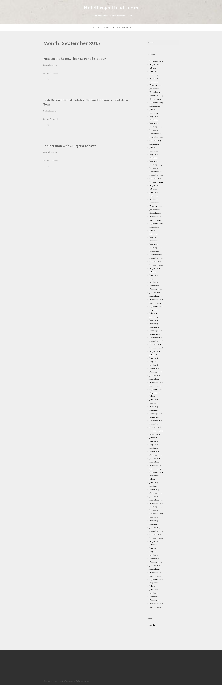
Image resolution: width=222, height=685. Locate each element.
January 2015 (155, 496)
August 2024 (155, 106)
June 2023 (154, 151)
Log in (152, 625)
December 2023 (156, 133)
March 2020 (154, 285)
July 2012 (153, 544)
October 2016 (155, 427)
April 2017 (154, 406)
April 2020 (154, 282)
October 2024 (155, 99)
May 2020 (154, 279)
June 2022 (154, 192)
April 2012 (154, 555)
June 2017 (154, 399)
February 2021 (156, 247)
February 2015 (156, 493)
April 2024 (154, 120)
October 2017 (155, 386)
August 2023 (155, 144)
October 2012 (155, 534)
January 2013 (155, 527)
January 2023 (155, 168)
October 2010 (155, 607)
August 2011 (155, 582)
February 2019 (156, 330)
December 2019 (156, 296)
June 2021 (154, 234)
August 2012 (155, 541)
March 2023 (154, 161)
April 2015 (154, 486)
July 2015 (153, 479)
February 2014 (156, 506)
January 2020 (155, 292)
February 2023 (156, 164)
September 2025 (156, 61)
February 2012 (156, 562)
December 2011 (156, 569)
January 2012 (155, 565)
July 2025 (153, 68)
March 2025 (154, 82)
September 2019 (156, 306)
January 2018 (155, 375)
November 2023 (156, 137)
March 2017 (154, 410)
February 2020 (156, 289)
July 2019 (153, 313)
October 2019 (155, 303)
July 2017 (153, 396)
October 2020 (155, 261)
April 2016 (154, 448)
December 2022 (156, 171)
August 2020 (155, 268)
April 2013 (154, 520)
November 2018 (156, 341)
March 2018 (154, 368)
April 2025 (154, 78)
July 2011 (153, 586)
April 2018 (154, 365)
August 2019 (155, 310)
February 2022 (156, 206)
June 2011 (154, 589)
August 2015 (155, 475)
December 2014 (156, 500)
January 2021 (155, 251)
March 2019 (154, 327)
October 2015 (155, 469)
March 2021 (154, 244)
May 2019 (154, 320)
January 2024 (155, 130)
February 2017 (156, 413)
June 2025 (154, 71)
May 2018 (154, 361)
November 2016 (156, 424)
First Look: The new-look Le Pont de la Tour (74, 59)
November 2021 (156, 216)
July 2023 (153, 147)
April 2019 (154, 323)
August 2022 (155, 185)
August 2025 (155, 64)
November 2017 (156, 382)
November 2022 (156, 175)
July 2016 (153, 437)
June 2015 (154, 482)
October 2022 (155, 178)
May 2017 (154, 403)
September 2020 (156, 265)
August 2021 (155, 227)
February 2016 (156, 455)
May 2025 (154, 75)
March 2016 (154, 451)
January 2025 (155, 88)
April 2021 (154, 241)
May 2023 (154, 154)
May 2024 (154, 116)
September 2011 (156, 579)
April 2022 (154, 199)
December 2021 (156, 213)
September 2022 (156, 182)
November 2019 (156, 299)
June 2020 (154, 275)
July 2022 (153, 189)
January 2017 (155, 417)
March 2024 (154, 123)
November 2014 (156, 503)
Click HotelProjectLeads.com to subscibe (111, 27)
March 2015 (154, 489)
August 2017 (155, 393)
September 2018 (156, 348)
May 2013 (154, 517)
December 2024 (156, 92)
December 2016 (156, 420)
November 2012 (156, 531)
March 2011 (154, 596)
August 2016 (155, 434)
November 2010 (156, 603)
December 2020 (156, 254)
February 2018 (156, 372)
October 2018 (155, 344)
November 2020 (156, 258)
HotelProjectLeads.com (111, 8)
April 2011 (154, 593)
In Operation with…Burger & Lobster (69, 146)
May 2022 (154, 196)
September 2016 (156, 431)
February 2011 (156, 600)
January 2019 (155, 334)
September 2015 (156, 472)
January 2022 (155, 209)
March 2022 (154, 202)
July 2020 (153, 272)
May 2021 (154, 237)
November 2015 (156, 465)
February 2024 (156, 126)
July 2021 (153, 230)
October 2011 (155, 576)
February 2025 (156, 85)
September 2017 (156, 389)
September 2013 (156, 513)
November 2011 (156, 572)
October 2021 (155, 220)
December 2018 (156, 337)
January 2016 (155, 458)
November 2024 (156, 95)
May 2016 (154, 444)
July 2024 (153, 109)
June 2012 (154, 548)
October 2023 (155, 140)
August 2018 (155, 351)
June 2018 (154, 358)
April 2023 (154, 158)
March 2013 (154, 524)
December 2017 (156, 379)
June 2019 (154, 317)
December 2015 (156, 462)
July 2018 (153, 355)
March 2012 (154, 558)
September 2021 (156, 223)
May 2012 (154, 551)
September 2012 (156, 538)
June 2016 (154, 441)
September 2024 (156, 102)
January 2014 (155, 510)
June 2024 (154, 113)
